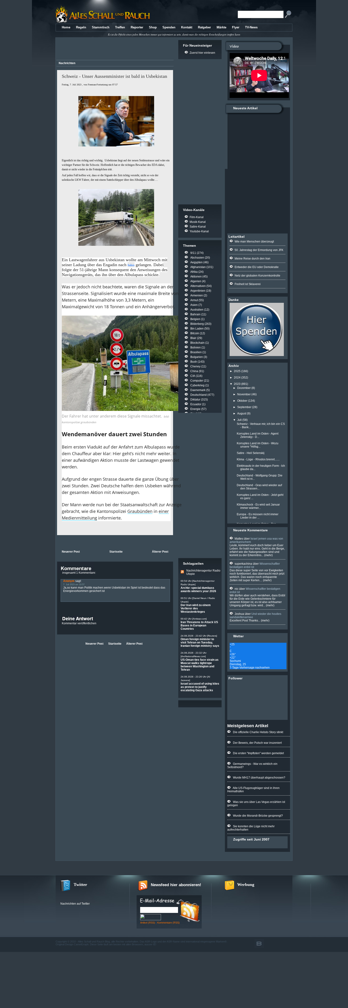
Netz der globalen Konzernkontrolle (257, 275)
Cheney (195, 366)
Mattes (239, 538)
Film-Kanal (197, 217)
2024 (237, 377)
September (244, 407)
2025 (237, 371)
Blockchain (197, 342)
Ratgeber (204, 27)
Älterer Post (160, 551)
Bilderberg (197, 324)
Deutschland (198, 394)
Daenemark (197, 390)
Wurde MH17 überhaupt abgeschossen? (259, 777)
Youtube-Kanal (199, 231)
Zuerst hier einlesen (202, 52)
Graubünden (139, 511)
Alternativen (198, 286)
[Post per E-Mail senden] (57, 542)
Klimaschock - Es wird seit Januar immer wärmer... (258, 506)
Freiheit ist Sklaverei (248, 284)
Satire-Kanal (198, 226)
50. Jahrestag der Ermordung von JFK (259, 250)
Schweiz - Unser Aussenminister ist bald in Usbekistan (114, 76)
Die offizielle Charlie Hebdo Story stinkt (258, 732)
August (241, 413)
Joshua (239, 614)
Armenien (196, 295)
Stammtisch (100, 27)
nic (236, 588)
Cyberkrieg (197, 385)
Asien (194, 305)
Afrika (194, 271)
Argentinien (197, 290)
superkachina (243, 563)
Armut (194, 300)
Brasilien (196, 352)
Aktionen (196, 276)
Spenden (168, 27)
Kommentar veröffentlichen (79, 623)
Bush (193, 361)
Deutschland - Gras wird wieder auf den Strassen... (259, 487)
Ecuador (195, 404)
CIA (192, 376)
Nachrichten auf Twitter (75, 903)
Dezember (244, 388)
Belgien (195, 319)
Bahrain (195, 314)
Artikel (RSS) (147, 922)
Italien (131, 265)
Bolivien (195, 347)
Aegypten (196, 262)
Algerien (195, 281)
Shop (153, 27)
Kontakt (186, 27)
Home (66, 27)
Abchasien (197, 257)
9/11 (193, 253)
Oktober (242, 400)
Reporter (137, 27)
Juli (239, 420)
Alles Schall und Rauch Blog (94, 941)
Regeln (81, 27)
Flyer (235, 27)
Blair (193, 338)
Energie (195, 409)
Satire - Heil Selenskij (250, 453)
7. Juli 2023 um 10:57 (74, 584)
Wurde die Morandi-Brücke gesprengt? (258, 815)
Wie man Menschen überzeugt (254, 241)
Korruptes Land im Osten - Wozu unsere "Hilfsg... (257, 445)
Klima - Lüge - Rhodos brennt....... (258, 459)
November (244, 394)
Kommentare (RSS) (168, 922)
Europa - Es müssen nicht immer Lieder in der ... (257, 516)
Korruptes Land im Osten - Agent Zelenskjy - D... (257, 435)
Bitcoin (194, 333)
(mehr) (268, 555)
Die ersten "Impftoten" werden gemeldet (258, 753)
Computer (196, 380)
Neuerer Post (71, 551)
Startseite (116, 551)
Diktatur (195, 399)
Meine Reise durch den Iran (252, 258)
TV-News (251, 27)
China (194, 371)
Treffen (120, 27)
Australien (196, 309)
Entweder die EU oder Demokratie (257, 267)
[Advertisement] (114, 49)
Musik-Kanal (198, 222)
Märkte (221, 27)
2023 (237, 384)
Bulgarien (196, 357)
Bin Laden (197, 328)
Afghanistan (198, 267)
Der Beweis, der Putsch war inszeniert (257, 742)
